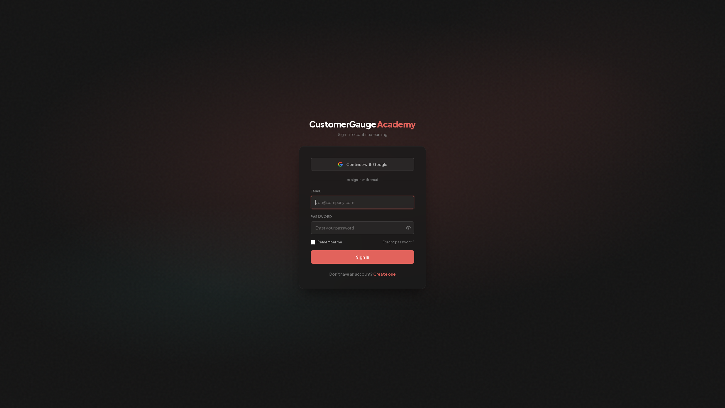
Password (321, 216)
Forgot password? (398, 242)
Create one (384, 274)
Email (316, 191)
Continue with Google (366, 164)
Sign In (362, 257)
